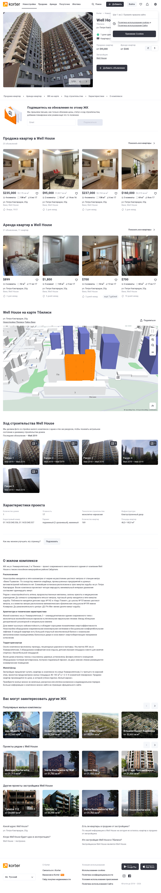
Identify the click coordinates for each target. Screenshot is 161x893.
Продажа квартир (12, 96)
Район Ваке (30, 322)
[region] (80, 368)
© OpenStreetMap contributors (146, 410)
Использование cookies (93, 870)
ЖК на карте (53, 96)
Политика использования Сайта (133, 25)
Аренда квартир (34, 96)
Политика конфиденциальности (97, 875)
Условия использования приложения (100, 879)
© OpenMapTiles (129, 410)
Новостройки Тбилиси (13, 322)
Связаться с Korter (52, 870)
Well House (101, 58)
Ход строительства (73, 96)
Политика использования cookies (133, 22)
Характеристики (96, 96)
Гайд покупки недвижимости (57, 879)
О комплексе (116, 96)
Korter (99, 13)
